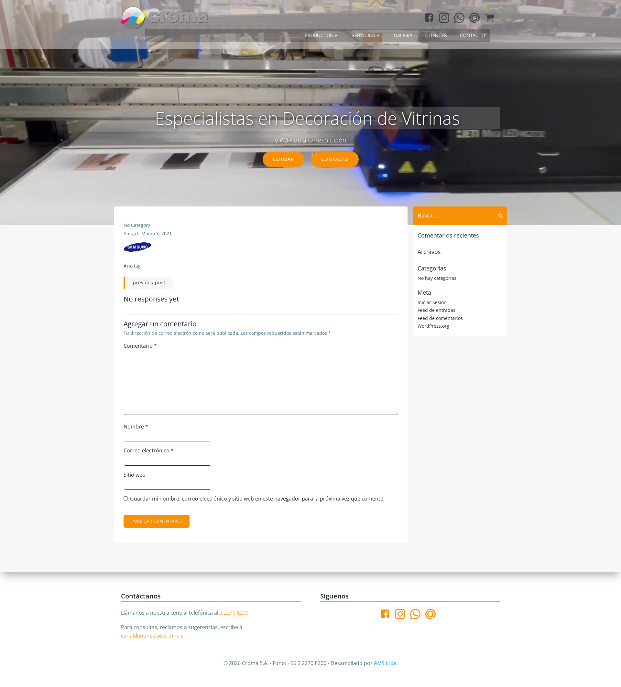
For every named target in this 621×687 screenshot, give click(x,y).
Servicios (363, 35)
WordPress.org (433, 326)
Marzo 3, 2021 (156, 233)
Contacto (472, 35)
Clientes (436, 35)
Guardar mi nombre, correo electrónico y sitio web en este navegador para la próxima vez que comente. (257, 498)
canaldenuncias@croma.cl (153, 635)
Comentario (140, 345)
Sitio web (135, 474)
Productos (319, 35)
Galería (403, 35)
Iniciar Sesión (432, 302)
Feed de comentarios (440, 318)
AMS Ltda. (386, 663)
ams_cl (131, 233)
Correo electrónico (149, 450)
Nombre (136, 426)
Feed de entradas (436, 310)
